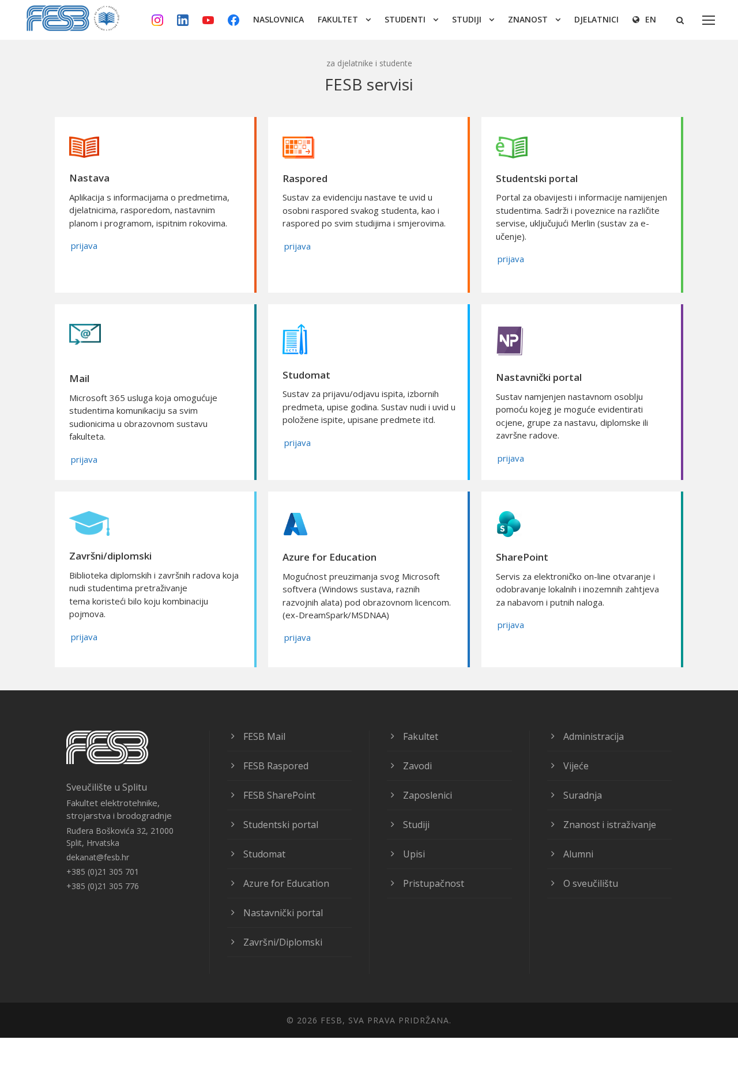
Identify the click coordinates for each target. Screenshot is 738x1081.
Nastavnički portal (283, 912)
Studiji (416, 824)
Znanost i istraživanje (609, 824)
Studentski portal (280, 824)
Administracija (593, 736)
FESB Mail (264, 736)
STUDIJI (466, 19)
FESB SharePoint (279, 795)
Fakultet (420, 736)
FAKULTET (338, 19)
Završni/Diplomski (282, 942)
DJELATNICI (596, 19)
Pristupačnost (433, 883)
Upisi (414, 854)
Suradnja (582, 795)
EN (650, 19)
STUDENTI (405, 19)
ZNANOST (528, 19)
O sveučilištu (590, 883)
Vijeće (576, 765)
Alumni (578, 854)
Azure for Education (286, 883)
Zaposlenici (427, 795)
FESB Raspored (275, 765)
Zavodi (417, 765)
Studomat (264, 854)
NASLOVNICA (278, 19)
